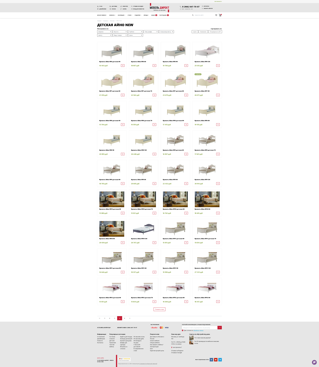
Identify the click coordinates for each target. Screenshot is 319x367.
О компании (101, 336)
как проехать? (177, 347)
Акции (154, 15)
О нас (100, 6)
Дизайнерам (102, 9)
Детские (112, 340)
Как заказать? (218, 1)
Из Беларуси (137, 340)
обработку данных (198, 330)
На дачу (136, 342)
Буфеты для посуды (126, 336)
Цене (195, 32)
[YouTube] (215, 359)
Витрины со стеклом (123, 347)
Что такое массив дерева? (202, 338)
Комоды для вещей (126, 338)
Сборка (124, 9)
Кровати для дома (125, 340)
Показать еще (159, 309)
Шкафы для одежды (123, 343)
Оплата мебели (154, 340)
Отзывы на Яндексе (177, 350)
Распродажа (164, 15)
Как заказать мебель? (156, 344)
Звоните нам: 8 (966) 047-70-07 (127, 327)
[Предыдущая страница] (99, 318)
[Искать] (192, 15)
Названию (203, 32)
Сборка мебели (155, 342)
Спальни (112, 338)
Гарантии (125, 6)
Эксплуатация (154, 346)
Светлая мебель (111, 345)
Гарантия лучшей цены (157, 350)
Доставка (114, 6)
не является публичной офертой (148, 363)
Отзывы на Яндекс (138, 6)
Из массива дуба (139, 338)
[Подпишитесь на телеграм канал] (220, 359)
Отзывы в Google (176, 352)
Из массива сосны (139, 336)
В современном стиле (138, 349)
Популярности (214, 32)
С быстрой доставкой (137, 345)
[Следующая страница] (129, 318)
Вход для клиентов (138, 9)
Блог (151, 348)
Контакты (206, 6)
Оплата (114, 9)
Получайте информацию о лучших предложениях (196, 324)
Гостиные (112, 336)
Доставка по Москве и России (157, 337)
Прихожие (112, 342)
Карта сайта (100, 358)
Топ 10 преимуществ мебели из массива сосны (206, 342)
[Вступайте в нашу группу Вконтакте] (211, 359)
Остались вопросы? (104, 327)
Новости (100, 340)
